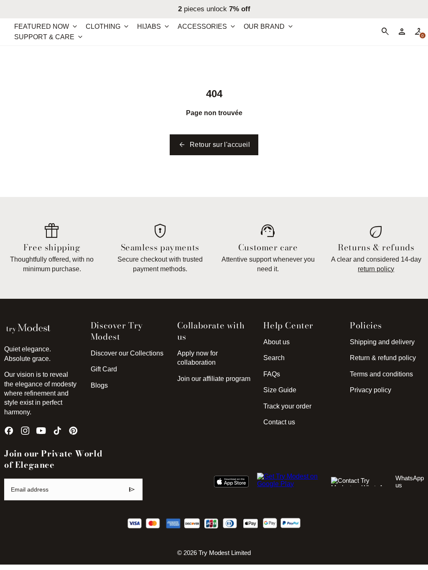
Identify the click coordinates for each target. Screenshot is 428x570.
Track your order (287, 406)
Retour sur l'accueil (214, 144)
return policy (376, 268)
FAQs (271, 374)
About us (276, 342)
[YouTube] (41, 430)
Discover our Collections (127, 353)
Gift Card (104, 369)
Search (274, 357)
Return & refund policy (383, 357)
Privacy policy (370, 389)
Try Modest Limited (225, 553)
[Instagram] (25, 430)
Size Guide (279, 389)
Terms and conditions (381, 374)
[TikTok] (57, 430)
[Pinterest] (73, 430)
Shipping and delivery (382, 342)
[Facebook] (9, 430)
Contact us (279, 422)
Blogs (99, 385)
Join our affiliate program (213, 378)
